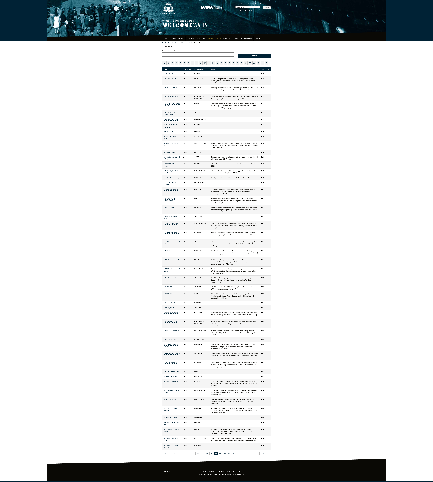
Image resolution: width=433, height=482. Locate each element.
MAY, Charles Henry (171, 340)
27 (202, 454)
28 (207, 454)
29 (211, 454)
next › (256, 454)
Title (165, 69)
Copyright (221, 471)
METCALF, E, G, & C (171, 119)
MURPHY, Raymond (171, 376)
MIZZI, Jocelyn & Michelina (170, 184)
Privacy (211, 471)
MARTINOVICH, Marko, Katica (169, 200)
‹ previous (173, 454)
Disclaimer (230, 471)
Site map (244, 4)
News (257, 38)
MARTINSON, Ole (170, 79)
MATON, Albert (169, 308)
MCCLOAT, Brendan (171, 223)
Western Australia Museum (168, 8)
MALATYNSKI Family (171, 251)
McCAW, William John (171, 372)
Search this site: (168, 51)
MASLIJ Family (169, 208)
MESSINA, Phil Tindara (172, 353)
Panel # (264, 69)
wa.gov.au (167, 471)
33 (229, 454)
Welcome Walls (216, 23)
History (190, 38)
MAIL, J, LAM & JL (170, 303)
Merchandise (246, 38)
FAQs (236, 38)
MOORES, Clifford (170, 417)
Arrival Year (187, 69)
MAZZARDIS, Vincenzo (172, 312)
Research (201, 38)
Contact (227, 38)
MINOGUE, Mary (170, 399)
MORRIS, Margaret (170, 362)
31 (220, 454)
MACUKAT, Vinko (170, 152)
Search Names (214, 38)
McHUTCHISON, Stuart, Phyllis (170, 114)
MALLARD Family (170, 278)
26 (198, 454)
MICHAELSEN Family (171, 232)
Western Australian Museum (211, 8)
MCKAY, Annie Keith (171, 189)
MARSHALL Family (170, 287)
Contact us (261, 4)
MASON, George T (170, 294)
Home (166, 38)
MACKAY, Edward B (171, 381)
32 (225, 454)
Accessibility (252, 4)
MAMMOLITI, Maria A (171, 260)
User (239, 471)
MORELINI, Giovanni (171, 74)
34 (234, 454)
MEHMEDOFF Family (171, 178)
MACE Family (168, 131)
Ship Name (198, 69)
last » (263, 454)
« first (165, 454)
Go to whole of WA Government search (253, 11)
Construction (177, 38)
